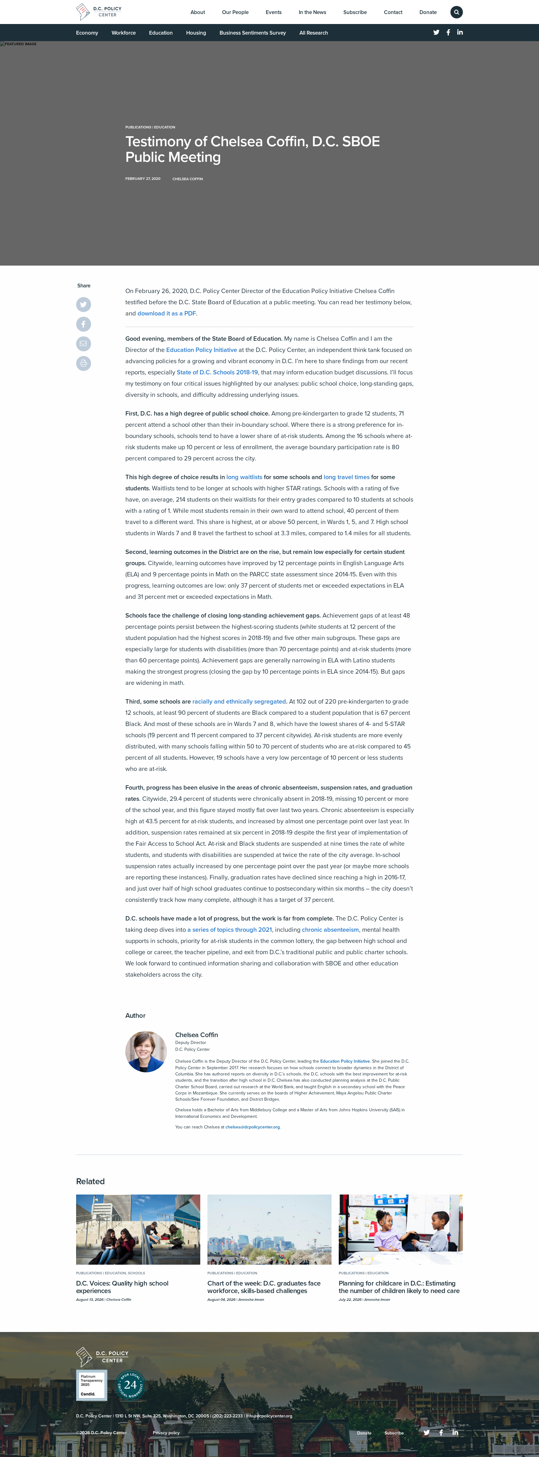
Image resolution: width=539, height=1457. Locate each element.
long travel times (347, 477)
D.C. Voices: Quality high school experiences (122, 1287)
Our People (235, 12)
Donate (428, 12)
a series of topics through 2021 (229, 930)
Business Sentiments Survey (253, 33)
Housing (196, 33)
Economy (87, 33)
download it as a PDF (167, 313)
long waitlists (244, 477)
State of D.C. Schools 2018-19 (217, 372)
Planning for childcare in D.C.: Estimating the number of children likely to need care (399, 1287)
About (198, 12)
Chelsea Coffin (196, 1035)
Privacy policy (166, 1432)
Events (274, 12)
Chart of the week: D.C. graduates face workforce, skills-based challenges (264, 1287)
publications (138, 127)
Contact (393, 12)
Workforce (124, 33)
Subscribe (355, 12)
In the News (312, 12)
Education (161, 33)
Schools (136, 1273)
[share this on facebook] (83, 324)
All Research (313, 33)
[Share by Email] (83, 343)
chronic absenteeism (330, 930)
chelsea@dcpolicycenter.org (253, 1127)
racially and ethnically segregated (239, 701)
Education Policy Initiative (201, 350)
